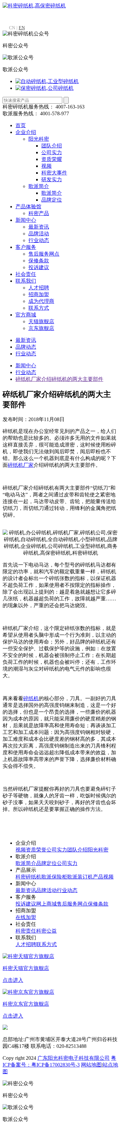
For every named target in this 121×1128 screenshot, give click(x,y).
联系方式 (38, 308)
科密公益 (46, 931)
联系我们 (25, 281)
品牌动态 (25, 347)
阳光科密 (38, 139)
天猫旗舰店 (41, 321)
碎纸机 (31, 698)
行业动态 (38, 240)
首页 (20, 125)
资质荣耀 (51, 159)
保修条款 (38, 260)
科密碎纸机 (28, 876)
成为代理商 (41, 301)
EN (22, 27)
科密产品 (38, 213)
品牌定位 (51, 199)
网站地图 (91, 1064)
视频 (46, 166)
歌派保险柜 (54, 876)
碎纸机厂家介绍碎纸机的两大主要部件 (59, 379)
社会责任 (25, 274)
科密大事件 (54, 172)
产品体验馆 (28, 206)
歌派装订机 (80, 876)
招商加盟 (38, 294)
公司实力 (51, 152)
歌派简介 (38, 186)
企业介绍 (25, 132)
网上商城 (46, 904)
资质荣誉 (36, 849)
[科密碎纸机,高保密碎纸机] (34, 5)
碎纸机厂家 (21, 465)
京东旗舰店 (41, 328)
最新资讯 (38, 227)
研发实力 (51, 179)
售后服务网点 (43, 254)
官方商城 (25, 314)
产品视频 (103, 876)
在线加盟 (25, 917)
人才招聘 (38, 287)
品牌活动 (38, 233)
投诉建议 (38, 267)
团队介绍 (51, 145)
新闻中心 (25, 220)
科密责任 (25, 931)
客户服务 (25, 247)
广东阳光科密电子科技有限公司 (73, 1058)
